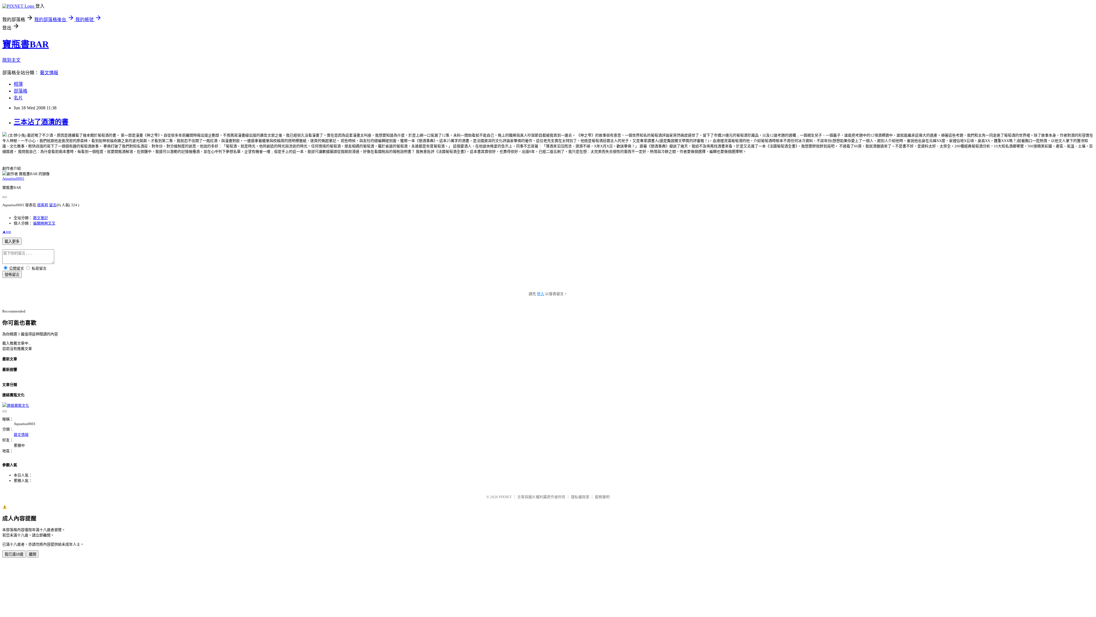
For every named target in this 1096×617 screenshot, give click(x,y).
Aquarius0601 (13, 178)
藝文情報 (49, 72)
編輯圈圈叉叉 (44, 223)
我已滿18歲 (14, 554)
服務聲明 (602, 497)
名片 (18, 97)
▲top (6, 231)
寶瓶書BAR (25, 44)
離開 (32, 554)
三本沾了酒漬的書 (41, 122)
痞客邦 (42, 205)
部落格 (20, 91)
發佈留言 (12, 275)
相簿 (18, 84)
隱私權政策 (580, 497)
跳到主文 (11, 60)
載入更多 (12, 241)
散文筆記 (40, 218)
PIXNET (505, 497)
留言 (53, 205)
